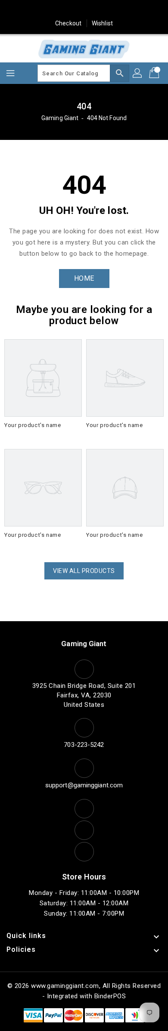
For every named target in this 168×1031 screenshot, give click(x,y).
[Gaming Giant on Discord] (133, 9)
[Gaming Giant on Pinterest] (67, 9)
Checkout (68, 23)
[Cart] (155, 73)
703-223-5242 (84, 745)
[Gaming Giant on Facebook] (34, 9)
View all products (84, 570)
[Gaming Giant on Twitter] (51, 9)
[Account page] (137, 73)
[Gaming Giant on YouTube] (116, 9)
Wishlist (102, 23)
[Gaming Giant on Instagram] (84, 9)
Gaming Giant (59, 118)
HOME (84, 278)
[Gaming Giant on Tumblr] (100, 9)
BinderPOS (110, 996)
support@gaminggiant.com (84, 785)
